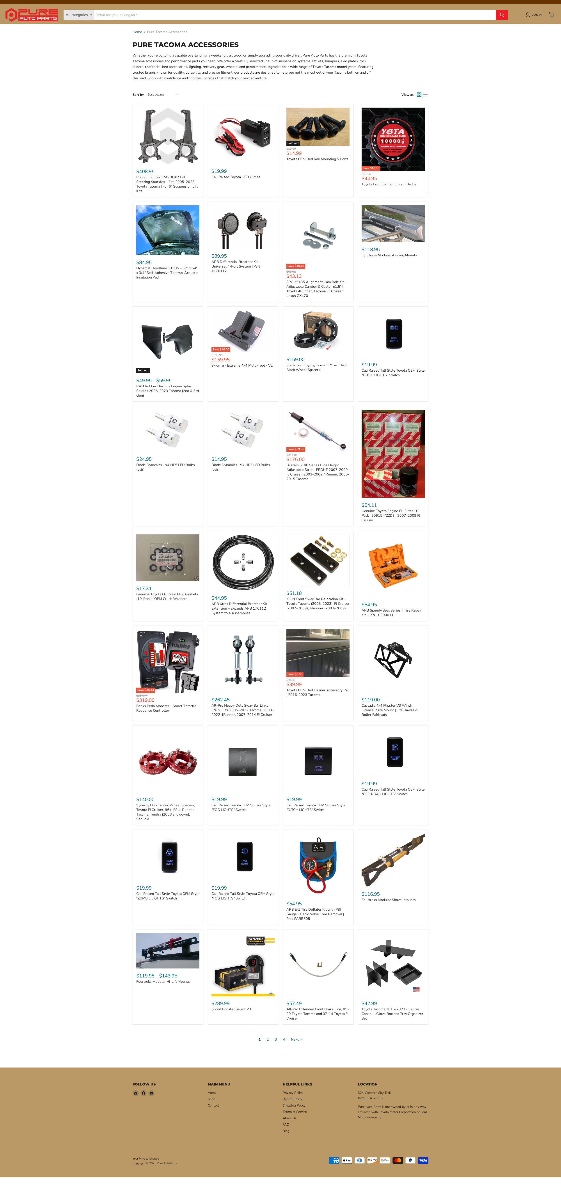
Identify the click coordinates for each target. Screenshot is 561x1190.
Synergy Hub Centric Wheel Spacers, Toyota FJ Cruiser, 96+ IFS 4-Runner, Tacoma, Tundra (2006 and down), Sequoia (165, 812)
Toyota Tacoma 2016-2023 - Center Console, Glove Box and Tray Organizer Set (392, 1014)
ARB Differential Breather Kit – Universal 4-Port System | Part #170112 (236, 266)
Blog (286, 1131)
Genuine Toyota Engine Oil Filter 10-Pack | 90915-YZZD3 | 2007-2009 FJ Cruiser (391, 516)
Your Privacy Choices (146, 1159)
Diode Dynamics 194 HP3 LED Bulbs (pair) (240, 467)
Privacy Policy (293, 1093)
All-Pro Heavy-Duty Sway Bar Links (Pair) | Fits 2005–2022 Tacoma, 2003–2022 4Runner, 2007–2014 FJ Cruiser (242, 710)
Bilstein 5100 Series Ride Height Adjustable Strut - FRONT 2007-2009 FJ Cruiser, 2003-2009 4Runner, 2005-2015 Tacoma (317, 472)
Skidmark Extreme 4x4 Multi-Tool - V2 (242, 365)
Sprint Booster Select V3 (231, 1009)
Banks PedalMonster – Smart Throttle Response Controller (166, 708)
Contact (213, 1105)
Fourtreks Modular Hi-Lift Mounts (163, 981)
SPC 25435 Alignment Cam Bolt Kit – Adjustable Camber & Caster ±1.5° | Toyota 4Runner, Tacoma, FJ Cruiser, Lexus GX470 (316, 289)
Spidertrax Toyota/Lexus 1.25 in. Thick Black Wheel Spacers (316, 367)
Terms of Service (295, 1112)
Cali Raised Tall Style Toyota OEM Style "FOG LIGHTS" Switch (243, 896)
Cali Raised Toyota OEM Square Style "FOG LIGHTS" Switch (241, 807)
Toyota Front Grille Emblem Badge (389, 184)
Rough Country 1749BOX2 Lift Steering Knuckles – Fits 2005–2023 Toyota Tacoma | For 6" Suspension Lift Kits (167, 184)
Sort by (138, 95)
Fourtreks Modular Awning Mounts (389, 255)
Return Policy (292, 1099)
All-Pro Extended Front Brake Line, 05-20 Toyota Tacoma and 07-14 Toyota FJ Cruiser (317, 1014)
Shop (211, 1099)
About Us (289, 1118)
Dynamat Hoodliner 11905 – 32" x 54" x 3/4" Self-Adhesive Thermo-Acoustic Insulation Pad (167, 273)
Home (137, 32)
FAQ (286, 1124)
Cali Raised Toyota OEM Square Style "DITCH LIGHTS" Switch (316, 807)
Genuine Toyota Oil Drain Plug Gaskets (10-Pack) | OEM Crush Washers (167, 596)
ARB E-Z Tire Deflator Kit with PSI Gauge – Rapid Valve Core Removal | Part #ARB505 (315, 914)
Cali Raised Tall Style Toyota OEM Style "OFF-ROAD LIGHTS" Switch (393, 791)
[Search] (502, 15)
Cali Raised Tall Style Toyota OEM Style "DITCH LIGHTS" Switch (393, 373)
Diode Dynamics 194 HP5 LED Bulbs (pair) (165, 467)
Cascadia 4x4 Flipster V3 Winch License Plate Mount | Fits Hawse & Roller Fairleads (390, 710)
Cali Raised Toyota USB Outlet (235, 177)
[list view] (425, 95)
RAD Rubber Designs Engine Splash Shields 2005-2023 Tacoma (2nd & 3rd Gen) (167, 391)
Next (295, 1039)
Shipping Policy (294, 1105)
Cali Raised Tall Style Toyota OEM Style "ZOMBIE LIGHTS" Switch (167, 896)
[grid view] (419, 95)
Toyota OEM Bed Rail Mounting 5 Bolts (317, 159)
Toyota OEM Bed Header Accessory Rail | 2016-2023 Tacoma (318, 692)
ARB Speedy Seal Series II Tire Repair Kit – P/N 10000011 (392, 612)
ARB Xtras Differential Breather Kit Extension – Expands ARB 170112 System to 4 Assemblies (239, 608)
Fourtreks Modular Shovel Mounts (389, 899)
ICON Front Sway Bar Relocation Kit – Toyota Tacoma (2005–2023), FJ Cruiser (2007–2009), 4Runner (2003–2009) (318, 604)
